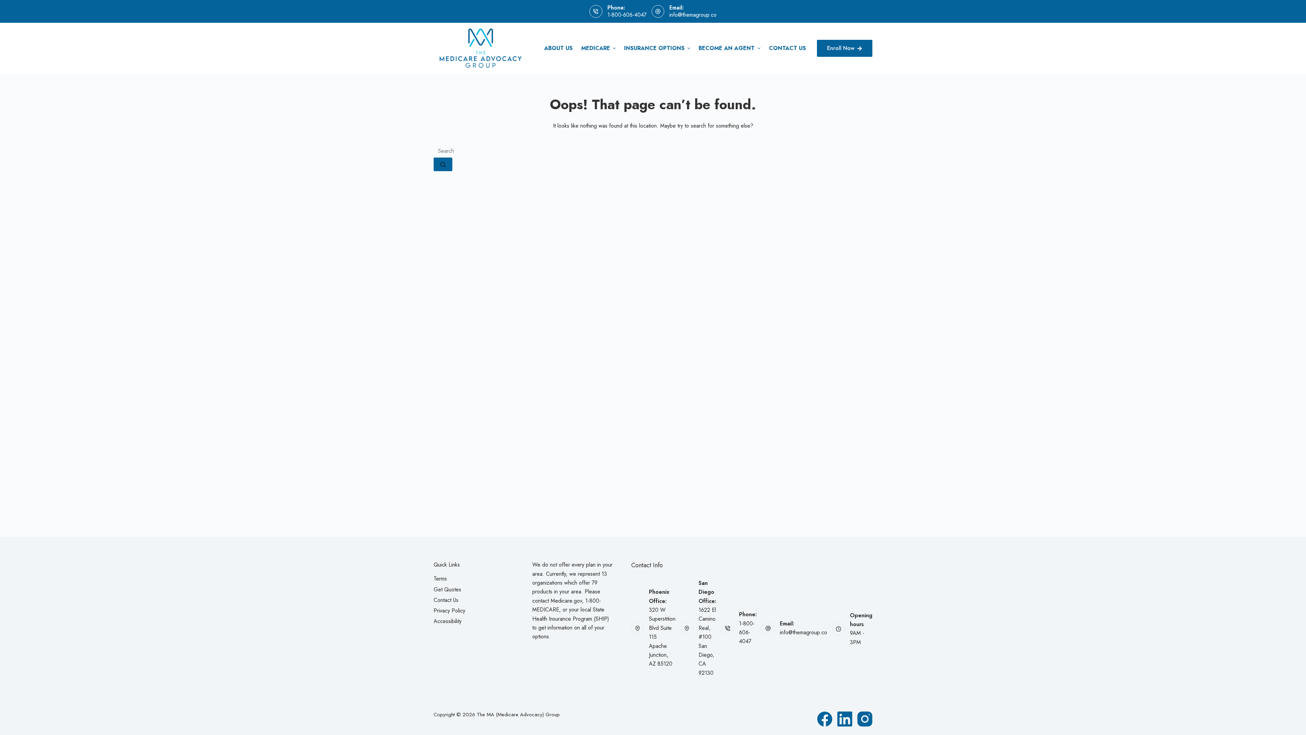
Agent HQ (856, 11)
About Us (558, 48)
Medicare (595, 48)
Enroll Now (840, 48)
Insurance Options (654, 48)
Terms (440, 579)
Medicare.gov (566, 601)
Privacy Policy (449, 611)
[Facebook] (824, 719)
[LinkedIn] (844, 719)
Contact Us (787, 48)
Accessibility (448, 621)
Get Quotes (447, 589)
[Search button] (443, 164)
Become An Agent (727, 48)
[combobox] (653, 151)
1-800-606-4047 (627, 15)
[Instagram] (864, 719)
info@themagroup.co (693, 15)
